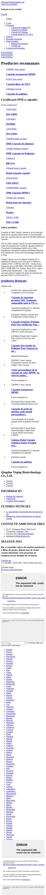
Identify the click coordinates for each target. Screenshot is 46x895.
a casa (8, 23)
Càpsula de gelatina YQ (20, 28)
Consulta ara (6, 560)
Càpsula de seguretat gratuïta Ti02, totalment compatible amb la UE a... (25, 300)
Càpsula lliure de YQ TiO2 (22, 34)
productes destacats (14, 280)
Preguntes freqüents (14, 39)
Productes (10, 25)
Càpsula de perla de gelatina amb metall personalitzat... (21, 412)
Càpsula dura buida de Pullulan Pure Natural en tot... (24, 348)
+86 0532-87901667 (25, 534)
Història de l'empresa (19, 44)
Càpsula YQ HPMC (19, 30)
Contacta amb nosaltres (15, 48)
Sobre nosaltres (12, 41)
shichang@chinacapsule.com (18, 536)
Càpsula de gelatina (21, 462)
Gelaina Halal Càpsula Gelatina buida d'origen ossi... (23, 443)
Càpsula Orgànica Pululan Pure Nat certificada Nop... (25, 323)
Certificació (16, 46)
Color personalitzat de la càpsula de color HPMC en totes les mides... (25, 373)
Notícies (9, 37)
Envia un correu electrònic (11, 570)
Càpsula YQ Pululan (19, 32)
